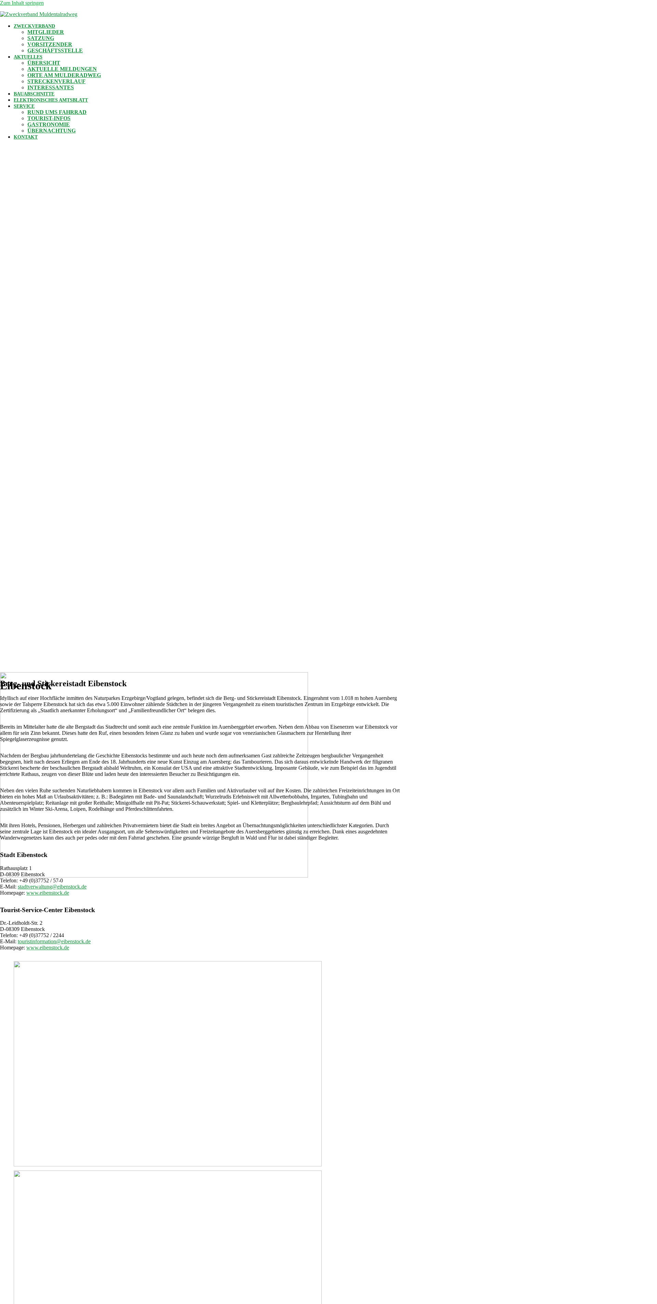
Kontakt (26, 137)
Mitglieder (45, 32)
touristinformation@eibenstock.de (54, 941)
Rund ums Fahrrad (57, 112)
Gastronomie (48, 124)
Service (24, 106)
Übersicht (43, 63)
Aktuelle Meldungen (62, 69)
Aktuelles (28, 57)
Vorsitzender (49, 44)
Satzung (40, 38)
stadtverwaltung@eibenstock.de (52, 887)
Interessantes (50, 87)
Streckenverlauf (56, 81)
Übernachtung (51, 130)
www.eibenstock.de (47, 893)
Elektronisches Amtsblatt (51, 100)
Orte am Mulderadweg (64, 75)
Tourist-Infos (48, 118)
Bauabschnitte (34, 94)
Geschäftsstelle (55, 50)
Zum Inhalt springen (22, 3)
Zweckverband (34, 26)
